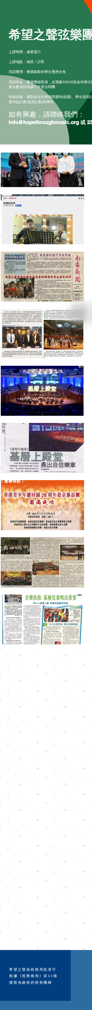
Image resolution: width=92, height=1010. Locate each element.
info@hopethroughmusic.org (44, 122)
